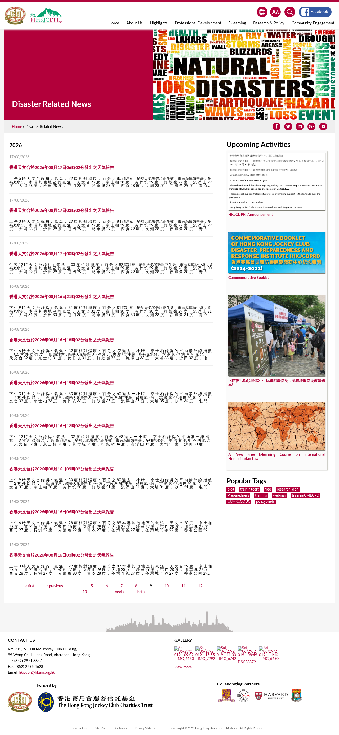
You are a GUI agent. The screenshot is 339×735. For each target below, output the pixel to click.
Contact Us (80, 728)
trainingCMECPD (305, 495)
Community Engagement (313, 23)
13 (85, 592)
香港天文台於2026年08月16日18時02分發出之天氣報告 (61, 340)
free (268, 489)
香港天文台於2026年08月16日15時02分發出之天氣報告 (61, 383)
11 (183, 586)
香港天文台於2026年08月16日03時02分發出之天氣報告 (61, 555)
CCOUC (244, 695)
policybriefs (265, 502)
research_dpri (287, 489)
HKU (297, 695)
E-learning (237, 23)
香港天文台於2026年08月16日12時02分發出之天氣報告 (61, 426)
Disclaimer (120, 728)
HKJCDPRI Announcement (250, 215)
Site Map (100, 728)
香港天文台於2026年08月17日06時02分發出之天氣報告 (61, 167)
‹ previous (55, 586)
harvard (270, 695)
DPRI (45, 16)
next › (119, 592)
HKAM (15, 16)
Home (114, 23)
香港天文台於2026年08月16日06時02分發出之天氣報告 (61, 512)
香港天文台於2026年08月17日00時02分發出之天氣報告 (61, 254)
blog (231, 489)
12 (200, 586)
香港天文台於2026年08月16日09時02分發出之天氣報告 (61, 469)
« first (29, 586)
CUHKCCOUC (239, 502)
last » (141, 592)
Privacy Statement (146, 728)
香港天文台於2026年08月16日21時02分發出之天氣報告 (61, 297)
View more (183, 667)
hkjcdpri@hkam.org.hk (37, 673)
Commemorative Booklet (248, 278)
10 (166, 586)
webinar (279, 495)
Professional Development (198, 23)
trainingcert (249, 489)
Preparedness (238, 495)
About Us (134, 23)
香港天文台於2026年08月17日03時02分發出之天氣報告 (61, 210)
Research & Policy (268, 23)
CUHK (226, 695)
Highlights (159, 23)
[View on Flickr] (184, 659)
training (261, 495)
